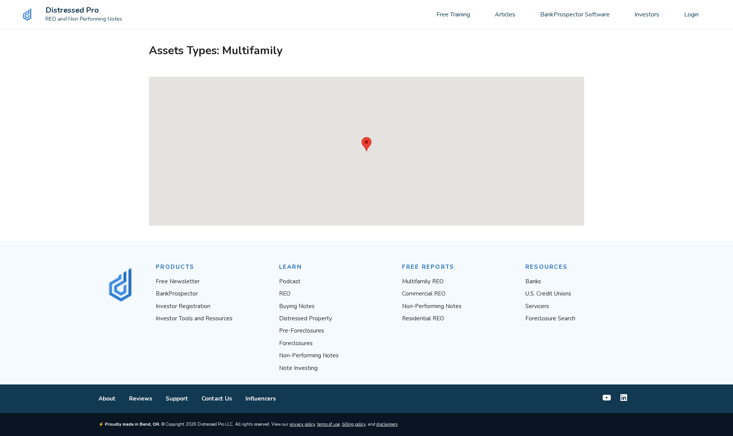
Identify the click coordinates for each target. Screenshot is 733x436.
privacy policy (302, 424)
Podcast (289, 281)
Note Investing (298, 368)
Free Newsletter (178, 281)
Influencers (260, 398)
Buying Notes (297, 306)
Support (177, 398)
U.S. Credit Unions (548, 293)
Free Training (453, 14)
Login (691, 14)
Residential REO (423, 318)
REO (285, 293)
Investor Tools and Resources (194, 318)
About (107, 398)
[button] (366, 144)
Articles (505, 14)
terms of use (328, 424)
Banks (533, 281)
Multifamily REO (423, 281)
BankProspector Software (575, 14)
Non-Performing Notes (309, 355)
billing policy (353, 424)
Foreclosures (296, 343)
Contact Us (217, 398)
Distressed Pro (72, 10)
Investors (647, 14)
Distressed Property (305, 318)
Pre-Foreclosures (301, 330)
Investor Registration (183, 306)
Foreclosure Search (550, 318)
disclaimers (386, 424)
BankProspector (177, 293)
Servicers (537, 306)
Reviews (140, 398)
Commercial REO (424, 293)
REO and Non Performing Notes (83, 19)
